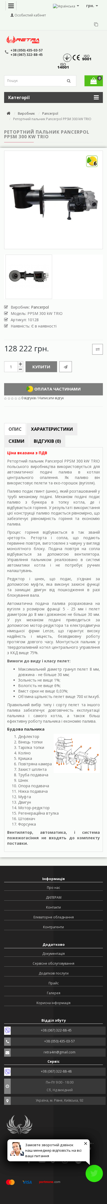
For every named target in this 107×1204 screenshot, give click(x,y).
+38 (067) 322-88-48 (56, 1071)
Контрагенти (53, 927)
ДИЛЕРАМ (53, 897)
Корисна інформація (53, 1003)
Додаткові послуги (54, 973)
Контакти (53, 907)
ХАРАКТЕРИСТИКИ (52, 429)
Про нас (53, 887)
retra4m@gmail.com (59, 1052)
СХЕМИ (16, 441)
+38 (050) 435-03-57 (26, 50)
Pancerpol (50, 113)
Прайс (54, 983)
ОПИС (15, 429)
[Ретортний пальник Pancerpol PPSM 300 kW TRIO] (28, 277)
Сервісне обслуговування (53, 963)
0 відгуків (28, 398)
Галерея (53, 993)
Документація (53, 953)
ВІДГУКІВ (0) (47, 441)
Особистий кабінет (30, 15)
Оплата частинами (57, 388)
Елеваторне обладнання (53, 917)
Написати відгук (51, 398)
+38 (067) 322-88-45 (26, 54)
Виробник (26, 113)
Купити (41, 366)
